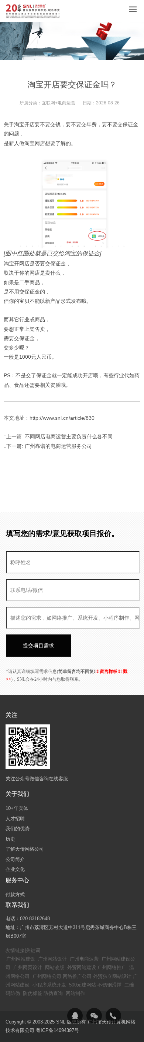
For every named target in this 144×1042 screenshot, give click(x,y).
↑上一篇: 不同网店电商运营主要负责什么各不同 (58, 436)
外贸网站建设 (81, 967)
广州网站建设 (20, 959)
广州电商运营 (84, 959)
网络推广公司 (77, 976)
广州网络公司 (46, 976)
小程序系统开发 (49, 985)
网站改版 (54, 967)
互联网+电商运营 (58, 102)
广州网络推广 (111, 967)
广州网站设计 (52, 959)
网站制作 (75, 993)
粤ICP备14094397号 (57, 1030)
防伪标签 (32, 993)
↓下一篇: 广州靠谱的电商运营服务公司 (48, 446)
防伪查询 (53, 993)
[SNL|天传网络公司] (33, 11)
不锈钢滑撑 (109, 985)
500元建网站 (82, 985)
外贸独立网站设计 (112, 976)
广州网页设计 (27, 967)
